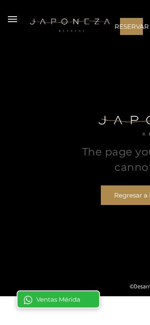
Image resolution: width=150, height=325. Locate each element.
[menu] (12, 19)
